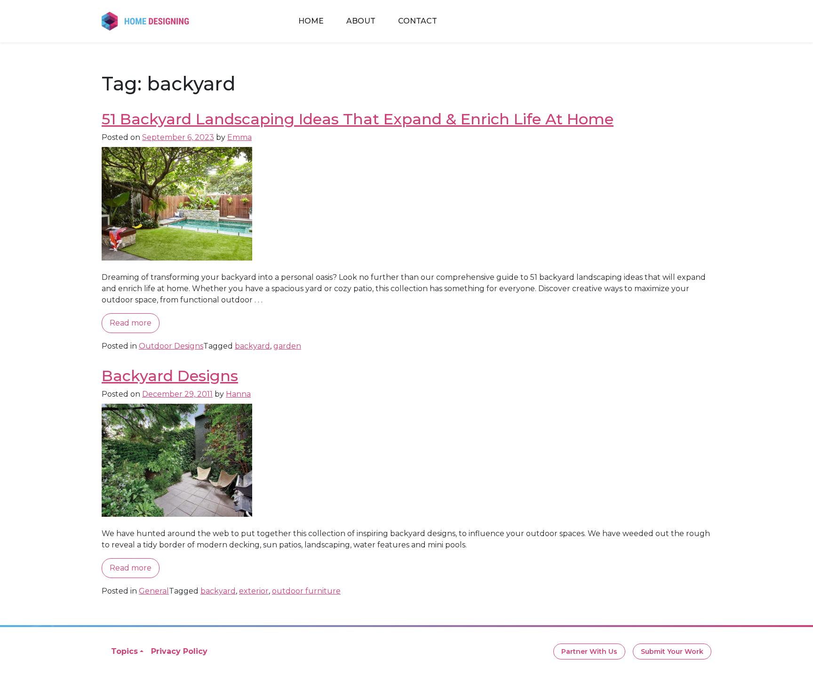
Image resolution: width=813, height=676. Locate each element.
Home (311, 20)
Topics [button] (124, 651)
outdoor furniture (306, 590)
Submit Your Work (672, 651)
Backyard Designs (170, 376)
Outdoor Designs (171, 346)
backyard (252, 346)
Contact (417, 20)
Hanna (238, 394)
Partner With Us (589, 651)
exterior (254, 590)
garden (287, 346)
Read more (130, 322)
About (360, 20)
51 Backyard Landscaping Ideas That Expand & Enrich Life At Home (358, 119)
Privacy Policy (179, 651)
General (154, 590)
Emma (239, 137)
